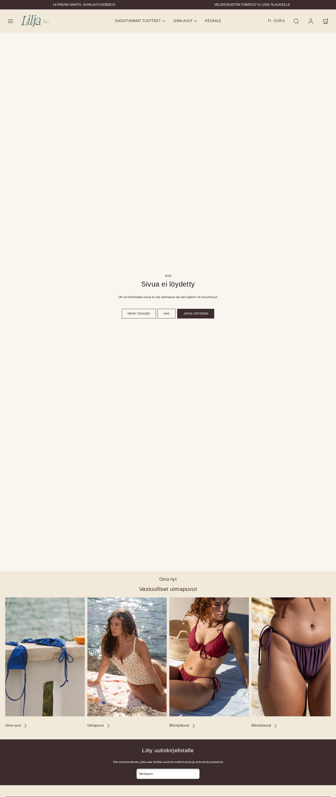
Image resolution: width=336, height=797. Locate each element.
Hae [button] (167, 313)
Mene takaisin (139, 313)
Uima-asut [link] (182, 21)
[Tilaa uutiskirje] (196, 774)
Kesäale (213, 21)
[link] (310, 21)
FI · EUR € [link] (276, 21)
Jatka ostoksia (195, 313)
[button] (10, 21)
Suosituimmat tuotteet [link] (138, 21)
